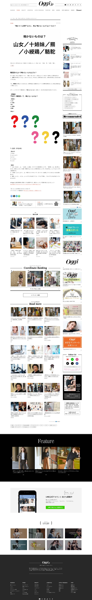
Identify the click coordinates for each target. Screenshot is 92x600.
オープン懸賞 (73, 592)
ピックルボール (49, 586)
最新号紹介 (73, 586)
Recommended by (52, 421)
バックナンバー (72, 397)
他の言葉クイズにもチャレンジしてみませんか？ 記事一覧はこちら (25, 184)
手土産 (48, 589)
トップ (11, 18)
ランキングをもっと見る (35, 288)
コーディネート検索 (35, 295)
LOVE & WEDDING (39, 10)
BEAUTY (24, 10)
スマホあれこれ (26, 427)
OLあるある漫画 (26, 425)
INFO (53, 10)
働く (14, 18)
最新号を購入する (72, 394)
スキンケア (36, 586)
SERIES (72, 10)
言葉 (16, 18)
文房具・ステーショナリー (16, 427)
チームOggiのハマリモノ (51, 592)
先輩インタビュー (53, 425)
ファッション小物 (13, 589)
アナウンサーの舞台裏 (69, 102)
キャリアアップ (18, 425)
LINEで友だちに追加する (55, 507)
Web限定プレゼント (74, 589)
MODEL (58, 10)
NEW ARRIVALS (65, 10)
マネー (46, 425)
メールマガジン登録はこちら (72, 366)
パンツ (11, 586)
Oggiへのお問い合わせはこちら (72, 413)
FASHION (12, 10)
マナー (42, 425)
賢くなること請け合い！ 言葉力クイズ (32, 190)
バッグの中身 (33, 427)
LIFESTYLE (30, 10)
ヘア (35, 589)
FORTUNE (47, 10)
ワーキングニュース (34, 425)
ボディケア (36, 592)
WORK (18, 10)
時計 (11, 592)
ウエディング (61, 586)
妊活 (59, 589)
